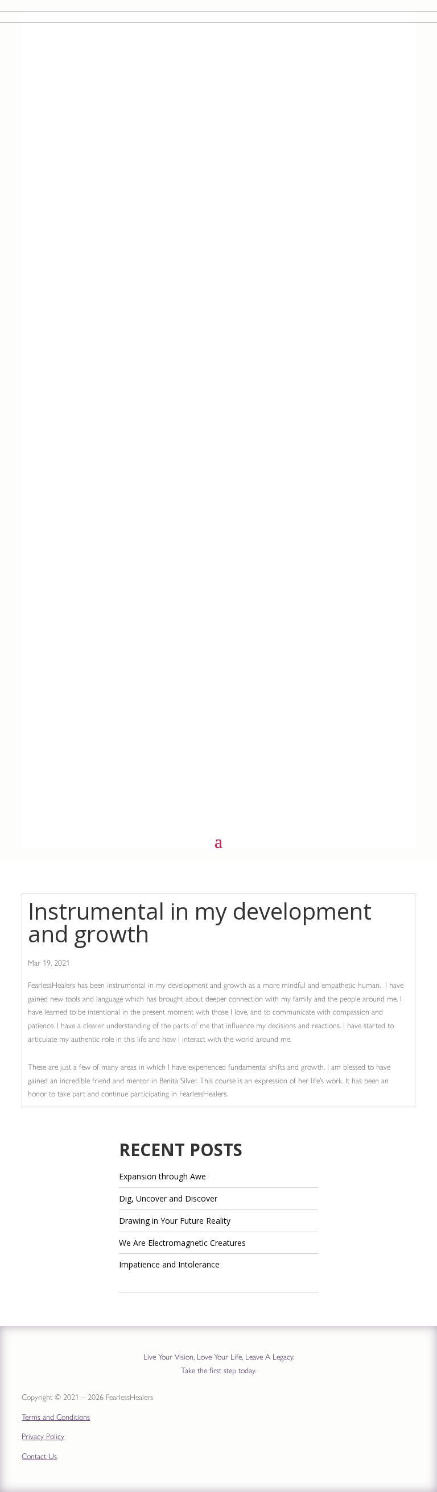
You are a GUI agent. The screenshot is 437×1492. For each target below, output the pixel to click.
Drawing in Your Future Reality (174, 1220)
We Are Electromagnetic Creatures (182, 1242)
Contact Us (39, 1456)
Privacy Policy (43, 1436)
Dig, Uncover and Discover (168, 1198)
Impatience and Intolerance (169, 1264)
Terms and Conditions (56, 1417)
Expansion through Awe (162, 1176)
